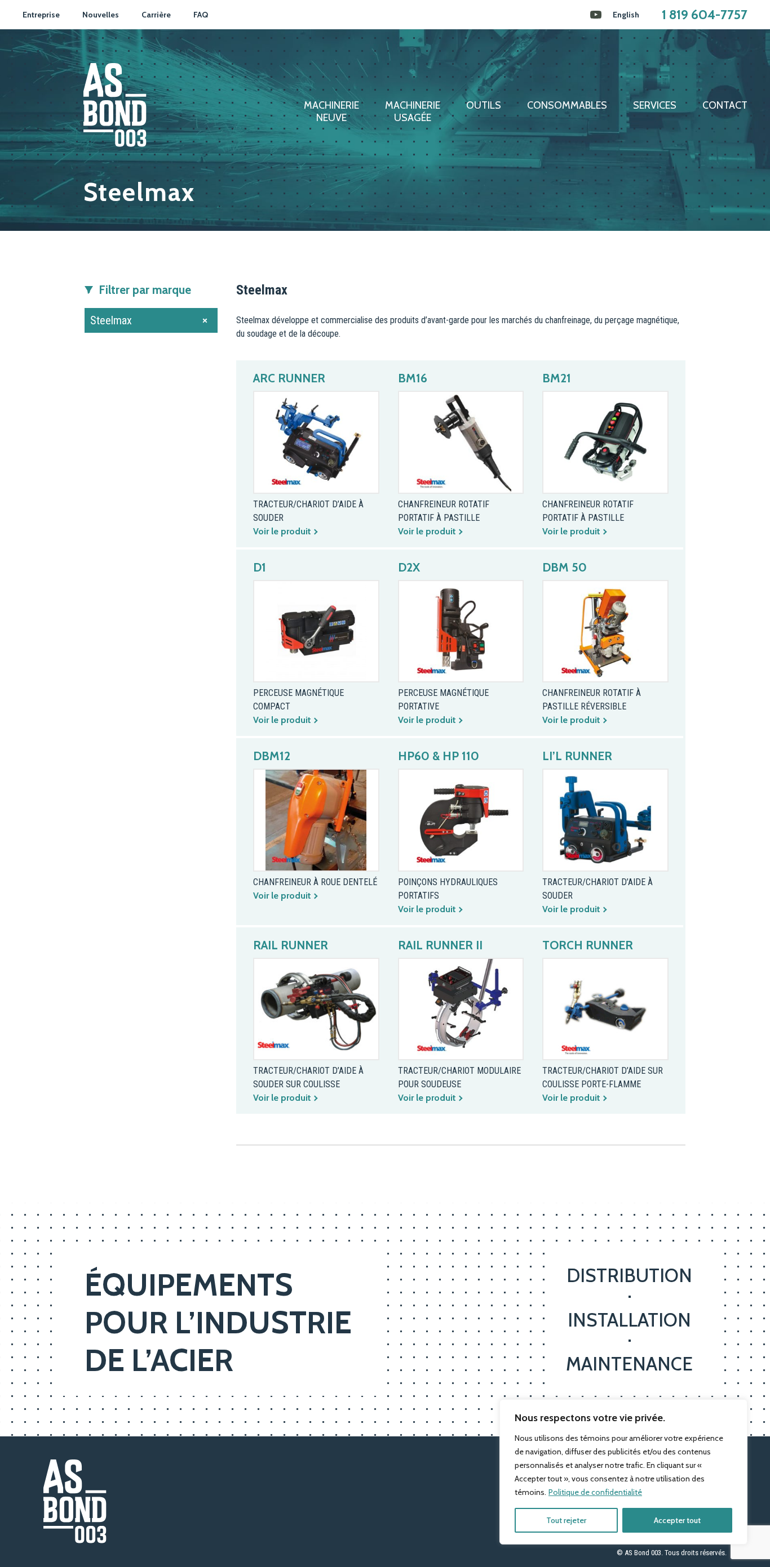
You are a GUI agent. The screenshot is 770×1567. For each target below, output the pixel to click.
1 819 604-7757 (704, 15)
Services (654, 105)
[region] (623, 1471)
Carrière (156, 15)
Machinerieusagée (412, 112)
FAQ (200, 15)
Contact (724, 105)
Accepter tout (677, 1520)
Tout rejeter (566, 1520)
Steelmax (111, 320)
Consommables (567, 105)
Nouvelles (100, 15)
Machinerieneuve (331, 112)
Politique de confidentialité (595, 1492)
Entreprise (41, 15)
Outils (483, 105)
